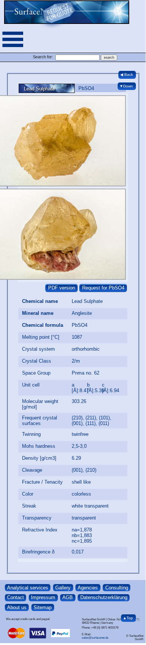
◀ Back (126, 74)
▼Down (126, 86)
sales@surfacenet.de (95, 637)
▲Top (128, 618)
